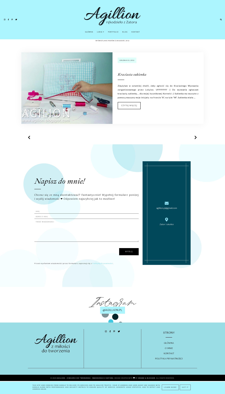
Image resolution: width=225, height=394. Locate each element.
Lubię (100, 32)
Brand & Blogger (146, 378)
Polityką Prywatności (102, 263)
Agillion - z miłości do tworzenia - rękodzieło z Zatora (85, 378)
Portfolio (113, 32)
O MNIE (169, 348)
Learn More (170, 387)
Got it (185, 387)
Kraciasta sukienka (132, 74)
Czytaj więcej (129, 105)
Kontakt (136, 32)
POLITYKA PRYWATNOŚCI (169, 359)
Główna (89, 32)
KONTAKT (169, 353)
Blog (125, 32)
